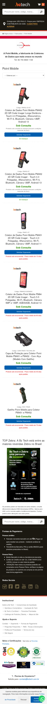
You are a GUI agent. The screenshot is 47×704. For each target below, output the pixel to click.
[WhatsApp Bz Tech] (42, 700)
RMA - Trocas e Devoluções (33, 627)
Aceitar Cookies (36, 699)
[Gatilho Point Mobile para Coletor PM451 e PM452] (23, 404)
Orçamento (14, 623)
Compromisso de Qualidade (27, 605)
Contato (5, 623)
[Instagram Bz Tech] (5, 587)
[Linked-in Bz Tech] (31, 587)
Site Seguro (9, 633)
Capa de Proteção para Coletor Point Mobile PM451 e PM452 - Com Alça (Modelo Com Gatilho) (23, 356)
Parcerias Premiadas (28, 611)
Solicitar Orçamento (24, 135)
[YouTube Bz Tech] (24, 587)
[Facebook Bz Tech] (11, 587)
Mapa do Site (33, 614)
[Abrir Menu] (4, 4)
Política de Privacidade (13, 630)
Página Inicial (8, 33)
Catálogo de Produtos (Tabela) (15, 614)
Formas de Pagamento (29, 623)
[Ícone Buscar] (41, 12)
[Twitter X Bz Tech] (18, 587)
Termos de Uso (29, 630)
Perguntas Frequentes (12, 627)
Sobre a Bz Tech (8, 605)
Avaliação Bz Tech (30, 608)
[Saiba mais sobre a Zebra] (23, 475)
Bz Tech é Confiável (12, 611)
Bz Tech (22, 4)
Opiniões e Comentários (13, 608)
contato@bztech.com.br (29, 679)
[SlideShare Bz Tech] (37, 587)
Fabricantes (18, 33)
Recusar (24, 699)
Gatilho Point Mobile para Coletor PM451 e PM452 (23, 411)
